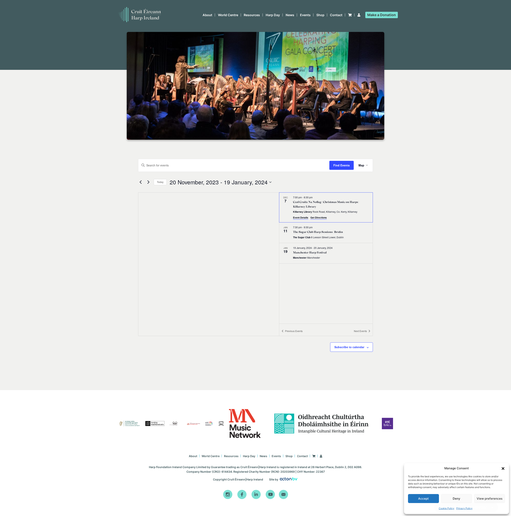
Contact (336, 15)
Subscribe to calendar (349, 347)
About (207, 15)
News (290, 15)
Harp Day (273, 15)
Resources (252, 15)
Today (160, 182)
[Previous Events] (140, 182)
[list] (326, 258)
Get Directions (318, 217)
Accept (423, 498)
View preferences (489, 498)
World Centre (228, 15)
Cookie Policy (446, 508)
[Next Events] (148, 182)
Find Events (341, 165)
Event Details (300, 217)
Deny (456, 498)
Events (305, 15)
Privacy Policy (464, 508)
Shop (320, 15)
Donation (381, 15)
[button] (503, 469)
